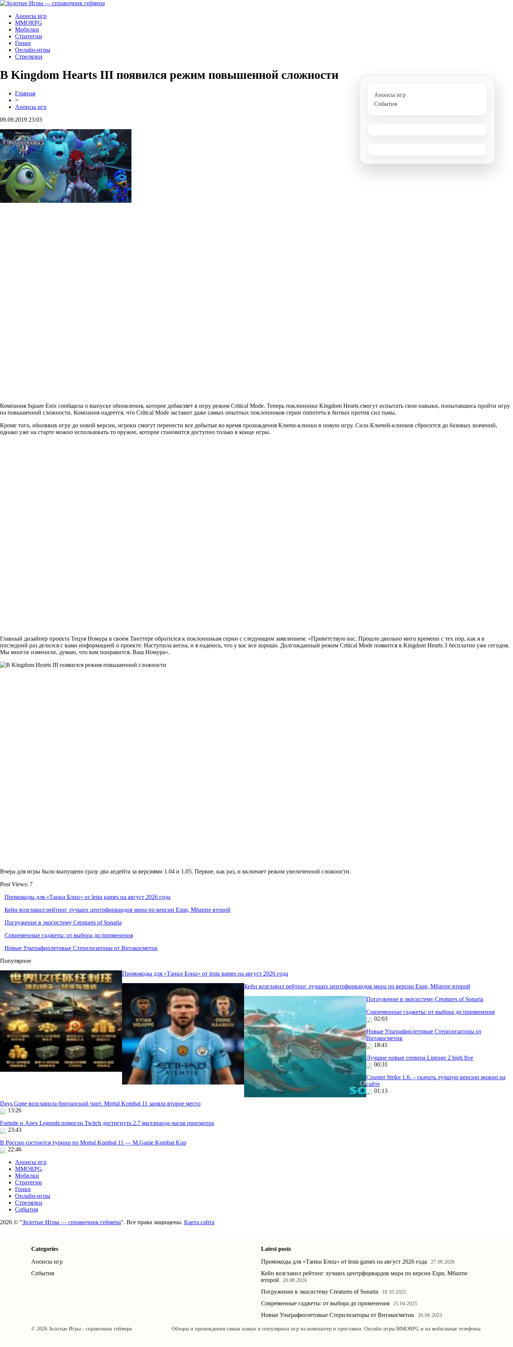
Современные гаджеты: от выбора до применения (69, 935)
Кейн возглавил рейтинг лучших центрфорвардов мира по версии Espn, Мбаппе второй (118, 910)
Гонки (23, 43)
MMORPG (28, 23)
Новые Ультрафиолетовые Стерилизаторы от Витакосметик (81, 948)
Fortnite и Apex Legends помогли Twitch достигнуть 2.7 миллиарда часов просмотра (107, 1123)
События (26, 1209)
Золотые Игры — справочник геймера (71, 1222)
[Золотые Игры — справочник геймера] (52, 3)
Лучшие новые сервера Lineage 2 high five (419, 1057)
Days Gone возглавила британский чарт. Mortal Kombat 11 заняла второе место (100, 1103)
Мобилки (27, 29)
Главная (25, 93)
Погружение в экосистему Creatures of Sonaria (63, 922)
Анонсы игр (31, 16)
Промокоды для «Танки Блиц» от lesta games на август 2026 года (87, 897)
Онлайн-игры (32, 50)
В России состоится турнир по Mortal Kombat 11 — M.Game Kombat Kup (93, 1142)
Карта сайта (199, 1222)
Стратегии (28, 36)
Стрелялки (28, 56)
